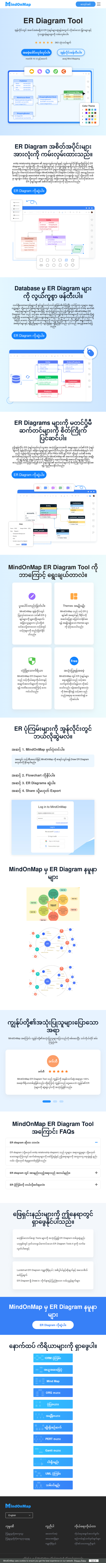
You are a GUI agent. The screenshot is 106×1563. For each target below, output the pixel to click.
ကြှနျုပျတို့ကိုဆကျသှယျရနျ (18, 1538)
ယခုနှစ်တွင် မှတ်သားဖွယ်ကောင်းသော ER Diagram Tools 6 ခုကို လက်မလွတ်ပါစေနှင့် (51, 1246)
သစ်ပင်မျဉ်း (53, 1485)
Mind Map (53, 1381)
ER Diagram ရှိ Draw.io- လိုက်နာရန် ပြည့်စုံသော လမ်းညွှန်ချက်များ (48, 1280)
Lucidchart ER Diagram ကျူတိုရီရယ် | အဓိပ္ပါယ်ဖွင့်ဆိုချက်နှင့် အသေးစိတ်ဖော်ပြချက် (52, 1272)
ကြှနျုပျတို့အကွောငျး (14, 1533)
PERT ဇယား (53, 1439)
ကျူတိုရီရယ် (50, 1543)
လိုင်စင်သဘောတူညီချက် (85, 1543)
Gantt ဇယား (53, 1450)
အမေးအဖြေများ (52, 1538)
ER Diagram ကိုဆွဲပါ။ (29, 190)
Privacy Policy (80, 1560)
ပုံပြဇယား (53, 1404)
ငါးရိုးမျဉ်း (53, 1462)
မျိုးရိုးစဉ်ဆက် (53, 1427)
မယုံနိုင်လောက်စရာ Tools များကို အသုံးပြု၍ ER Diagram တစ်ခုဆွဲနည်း (51, 1238)
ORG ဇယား (53, 1393)
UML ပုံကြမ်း (53, 1473)
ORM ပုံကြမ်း (53, 1358)
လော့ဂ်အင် (86, 4)
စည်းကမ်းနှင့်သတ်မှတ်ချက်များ (87, 1538)
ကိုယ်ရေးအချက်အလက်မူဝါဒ (87, 1533)
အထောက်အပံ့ (51, 1533)
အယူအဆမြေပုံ (53, 1369)
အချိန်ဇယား (53, 1416)
